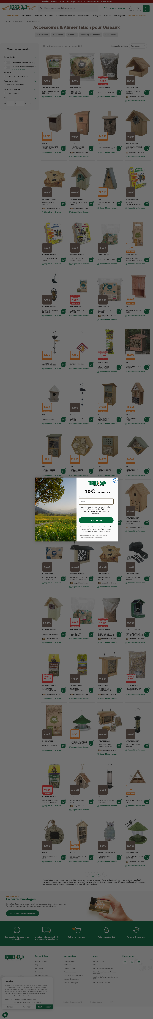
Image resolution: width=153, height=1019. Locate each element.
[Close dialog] (115, 480)
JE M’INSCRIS (96, 520)
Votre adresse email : (87, 497)
